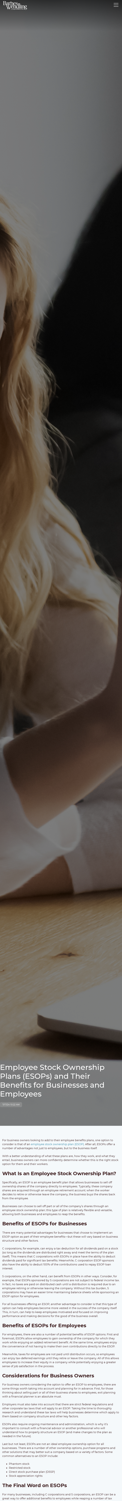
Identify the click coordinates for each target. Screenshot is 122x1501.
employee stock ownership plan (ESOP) (57, 1144)
